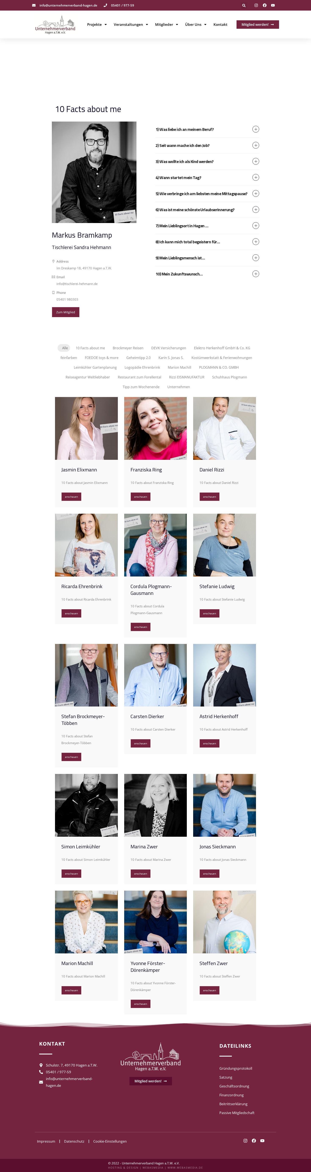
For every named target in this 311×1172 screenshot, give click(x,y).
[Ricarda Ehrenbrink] (86, 545)
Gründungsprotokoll (235, 1068)
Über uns (193, 24)
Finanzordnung (231, 1095)
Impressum (46, 1141)
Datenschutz (74, 1141)
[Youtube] (273, 5)
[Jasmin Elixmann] (86, 428)
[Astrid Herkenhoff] (224, 675)
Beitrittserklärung (233, 1104)
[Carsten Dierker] (155, 675)
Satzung (225, 1077)
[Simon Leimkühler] (86, 805)
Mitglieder (164, 24)
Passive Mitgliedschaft (237, 1112)
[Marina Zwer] (155, 805)
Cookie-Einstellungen (110, 1141)
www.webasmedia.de (185, 1167)
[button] (244, 5)
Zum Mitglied (65, 312)
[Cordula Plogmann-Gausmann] (155, 545)
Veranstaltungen (128, 24)
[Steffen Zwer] (224, 922)
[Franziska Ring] (155, 428)
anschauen (71, 496)
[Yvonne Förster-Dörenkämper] (155, 922)
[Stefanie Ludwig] (224, 545)
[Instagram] (256, 5)
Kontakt (220, 24)
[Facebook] (264, 5)
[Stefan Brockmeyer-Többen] (86, 675)
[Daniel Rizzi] (224, 428)
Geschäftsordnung (234, 1086)
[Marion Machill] (86, 922)
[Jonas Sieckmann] (224, 805)
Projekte (94, 24)
